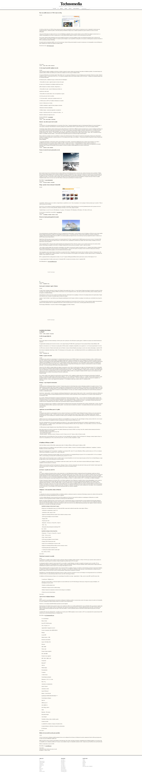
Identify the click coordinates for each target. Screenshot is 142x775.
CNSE (47, 65)
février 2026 (63, 767)
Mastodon (84, 762)
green (40, 767)
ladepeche (42, 331)
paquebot (45, 283)
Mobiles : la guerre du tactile (45, 355)
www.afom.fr (50, 117)
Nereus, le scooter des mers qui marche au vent (49, 150)
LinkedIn (84, 761)
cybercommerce (42, 761)
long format (41, 768)
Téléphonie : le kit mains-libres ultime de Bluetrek (50, 489)
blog (44, 65)
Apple (44, 333)
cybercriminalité (41, 762)
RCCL (48, 283)
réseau (53, 214)
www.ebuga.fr (59, 212)
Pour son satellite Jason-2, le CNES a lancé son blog (50, 12)
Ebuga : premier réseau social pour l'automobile (49, 184)
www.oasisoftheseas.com (52, 261)
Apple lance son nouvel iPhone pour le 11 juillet (49, 409)
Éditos (70, 8)
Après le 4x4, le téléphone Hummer (47, 596)
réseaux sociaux (42, 771)
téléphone (53, 119)
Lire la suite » (41, 64)
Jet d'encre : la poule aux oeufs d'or (47, 469)
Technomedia (71, 3)
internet (51, 147)
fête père (45, 353)
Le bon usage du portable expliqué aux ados (48, 68)
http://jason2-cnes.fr (50, 45)
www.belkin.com (48, 745)
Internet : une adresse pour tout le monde (48, 121)
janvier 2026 (63, 768)
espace (40, 766)
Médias (61, 8)
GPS (48, 353)
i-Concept (64, 304)
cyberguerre (41, 763)
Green (66, 8)
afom (47, 119)
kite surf (45, 182)
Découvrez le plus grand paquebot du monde (49, 217)
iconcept (48, 333)
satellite (52, 65)
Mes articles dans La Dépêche (87, 766)
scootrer (52, 182)
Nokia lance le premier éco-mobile (46, 556)
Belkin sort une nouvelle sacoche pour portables (49, 733)
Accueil (54, 8)
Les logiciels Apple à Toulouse (45, 330)
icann (48, 147)
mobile (49, 119)
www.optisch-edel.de (49, 180)
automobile (45, 214)
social (56, 214)
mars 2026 (63, 766)
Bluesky (84, 763)
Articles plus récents (43, 749)
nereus (48, 182)
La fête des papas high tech (45, 336)
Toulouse (52, 333)
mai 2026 (63, 763)
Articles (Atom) (47, 750)
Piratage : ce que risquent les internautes (48, 382)
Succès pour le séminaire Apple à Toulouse (48, 286)
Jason (49, 65)
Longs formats (76, 8)
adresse (45, 147)
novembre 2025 (64, 771)
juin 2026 (63, 762)
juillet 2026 (63, 761)
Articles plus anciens (50, 749)
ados (44, 119)
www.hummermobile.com (49, 615)
